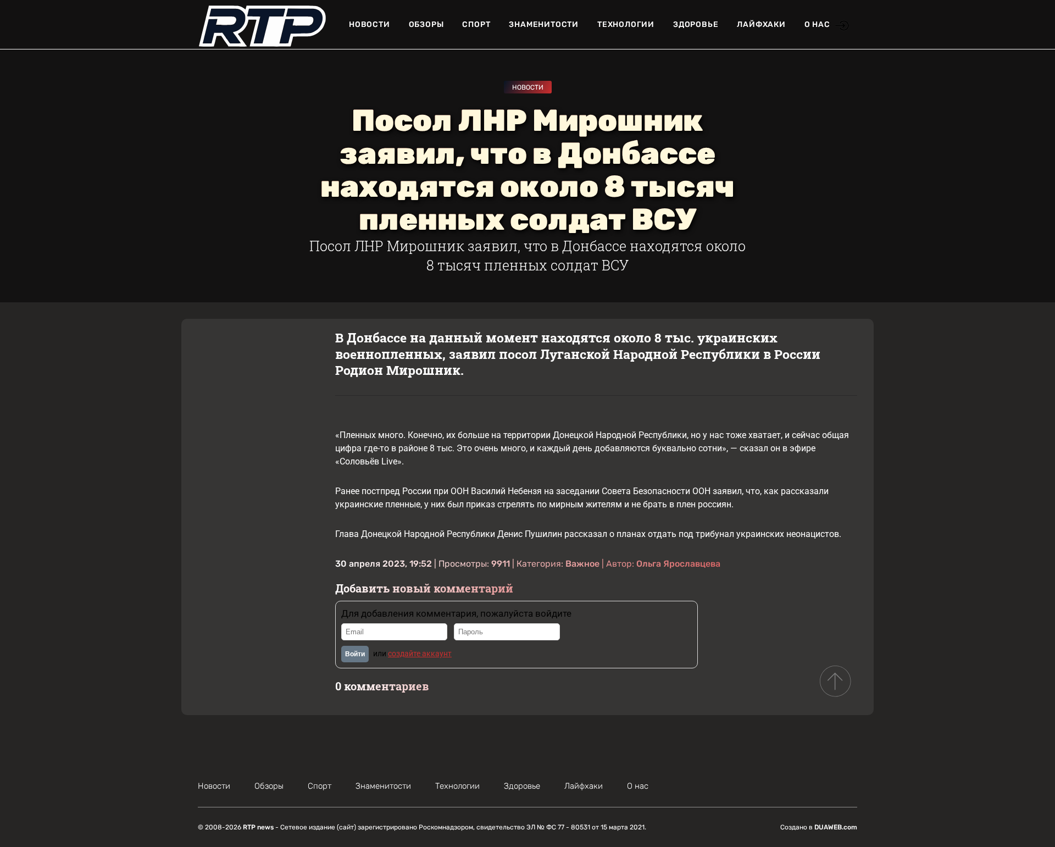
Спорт (476, 24)
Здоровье (695, 24)
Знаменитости (544, 24)
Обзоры (426, 24)
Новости (369, 24)
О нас (817, 24)
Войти (355, 654)
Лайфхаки (761, 24)
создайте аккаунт (420, 653)
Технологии (625, 24)
